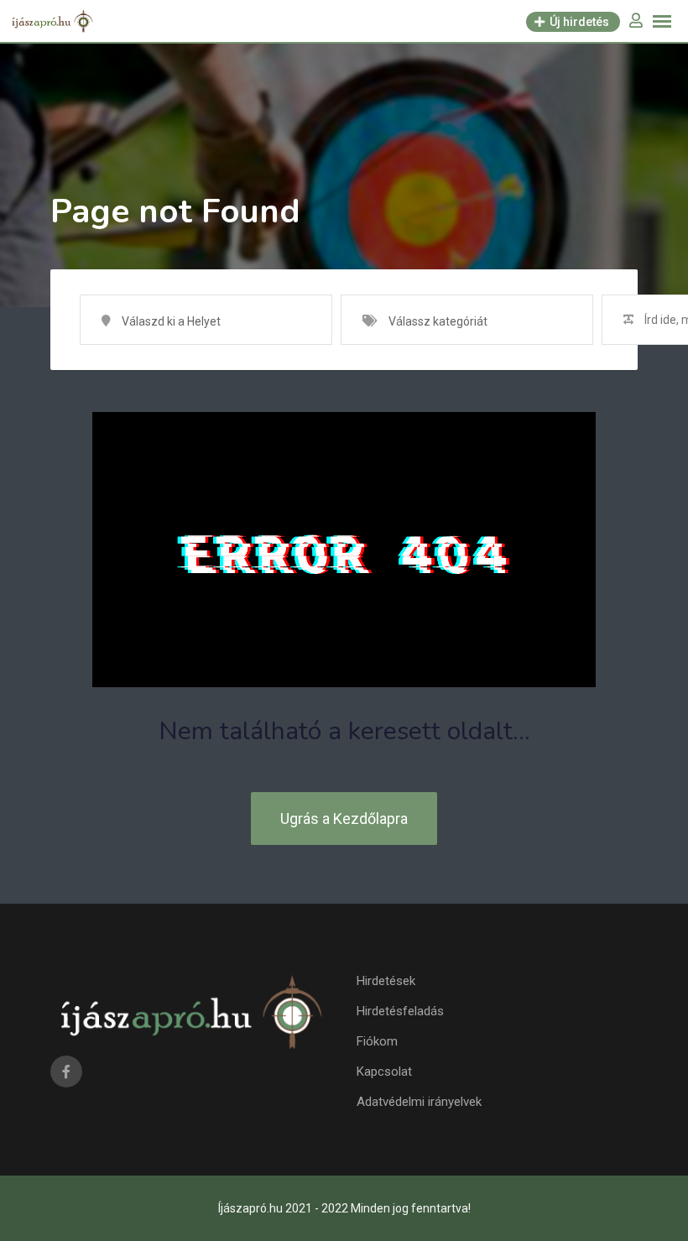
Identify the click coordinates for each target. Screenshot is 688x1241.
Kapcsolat (384, 1071)
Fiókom (377, 1041)
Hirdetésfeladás (400, 1011)
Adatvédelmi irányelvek (419, 1101)
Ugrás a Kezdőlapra (344, 818)
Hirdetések (386, 980)
